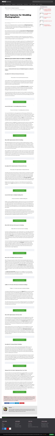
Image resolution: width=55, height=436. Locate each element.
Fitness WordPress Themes (44, 425)
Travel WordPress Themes (44, 424)
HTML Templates (17, 424)
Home (3, 4)
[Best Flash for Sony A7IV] (41, 21)
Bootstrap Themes (20, 4)
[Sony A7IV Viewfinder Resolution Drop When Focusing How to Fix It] (41, 9)
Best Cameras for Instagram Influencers (47, 25)
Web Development (8, 4)
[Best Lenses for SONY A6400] (41, 17)
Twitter (12, 403)
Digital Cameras (30, 425)
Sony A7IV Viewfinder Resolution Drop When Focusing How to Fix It (47, 10)
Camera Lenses (30, 424)
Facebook (7, 403)
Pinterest (21, 403)
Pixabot (3, 425)
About (37, 4)
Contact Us (3, 424)
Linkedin (17, 403)
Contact (40, 4)
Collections (26, 4)
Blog (30, 4)
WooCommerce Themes (18, 425)
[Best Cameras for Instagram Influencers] (41, 25)
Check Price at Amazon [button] (19, 101)
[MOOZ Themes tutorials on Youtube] (8, 429)
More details (44, 434)
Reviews (33, 4)
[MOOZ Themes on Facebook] (3, 429)
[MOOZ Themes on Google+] (10, 429)
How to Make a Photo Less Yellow (47, 14)
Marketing (13, 4)
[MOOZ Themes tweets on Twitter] (5, 429)
